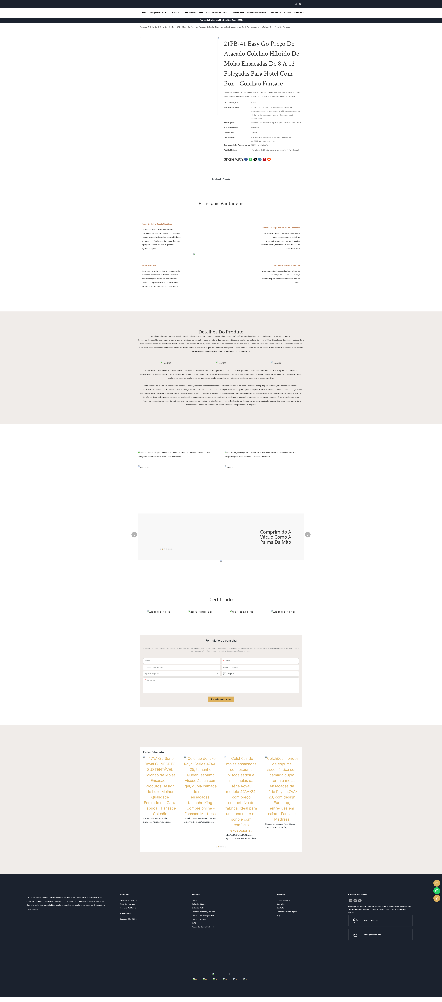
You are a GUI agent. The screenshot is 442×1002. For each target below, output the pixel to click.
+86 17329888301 (371, 921)
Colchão (153, 27)
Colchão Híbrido (167, 27)
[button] (303, 13)
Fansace (143, 27)
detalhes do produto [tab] (221, 179)
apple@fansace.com (372, 935)
